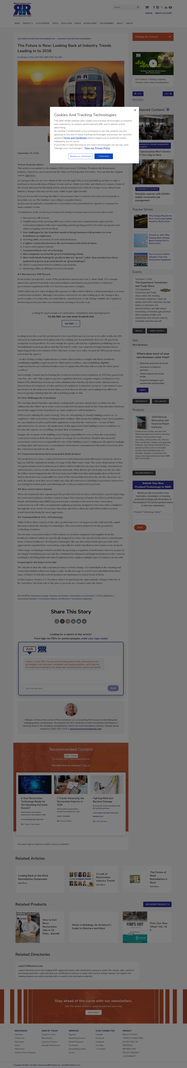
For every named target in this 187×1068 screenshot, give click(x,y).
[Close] (135, 110)
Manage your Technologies (80, 156)
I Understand (104, 156)
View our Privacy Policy (97, 148)
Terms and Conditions (75, 138)
